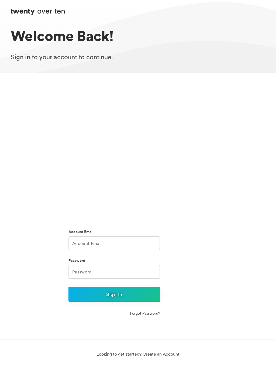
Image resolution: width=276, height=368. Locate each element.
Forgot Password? (145, 313)
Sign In (114, 294)
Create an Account (161, 354)
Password (76, 260)
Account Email (81, 232)
